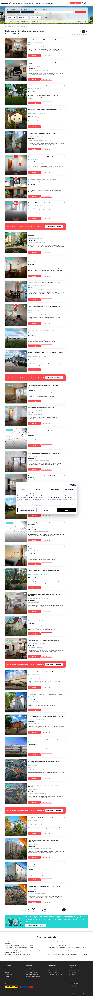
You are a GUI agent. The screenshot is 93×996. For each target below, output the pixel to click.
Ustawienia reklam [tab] (54, 489)
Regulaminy (50, 968)
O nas (6, 968)
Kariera (6, 970)
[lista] (83, 31)
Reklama (7, 972)
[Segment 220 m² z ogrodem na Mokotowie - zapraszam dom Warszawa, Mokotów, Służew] (16, 187)
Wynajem (20, 3)
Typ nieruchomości (25, 9)
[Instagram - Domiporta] (72, 986)
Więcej (34, 55)
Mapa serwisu (8, 974)
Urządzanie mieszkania (74, 968)
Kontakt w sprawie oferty (32, 972)
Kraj (36, 9)
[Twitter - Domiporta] (75, 986)
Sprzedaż (15, 3)
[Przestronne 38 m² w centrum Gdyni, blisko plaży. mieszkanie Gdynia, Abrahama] (16, 416)
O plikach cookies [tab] (69, 489)
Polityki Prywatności (83, 993)
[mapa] (86, 31)
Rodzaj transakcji (11, 9)
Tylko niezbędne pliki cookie (27, 510)
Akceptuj (66, 510)
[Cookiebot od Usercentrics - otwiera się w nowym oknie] (70, 485)
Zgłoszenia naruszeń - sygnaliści (55, 974)
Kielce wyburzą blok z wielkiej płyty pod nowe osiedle (18, 954)
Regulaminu (75, 993)
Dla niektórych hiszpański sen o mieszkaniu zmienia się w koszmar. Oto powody (66, 948)
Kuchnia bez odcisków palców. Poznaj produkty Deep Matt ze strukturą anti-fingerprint (24, 942)
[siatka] (80, 31)
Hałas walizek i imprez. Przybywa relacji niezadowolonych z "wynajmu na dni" (67, 954)
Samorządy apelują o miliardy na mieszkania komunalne (62, 945)
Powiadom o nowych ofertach (55, 226)
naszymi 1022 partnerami (27, 495)
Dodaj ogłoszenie (75, 3)
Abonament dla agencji (32, 974)
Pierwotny (25, 3)
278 (44, 910)
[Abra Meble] (26, 987)
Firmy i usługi (37, 3)
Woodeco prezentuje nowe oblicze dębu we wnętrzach (62, 942)
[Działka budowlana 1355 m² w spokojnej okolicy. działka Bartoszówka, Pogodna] (16, 338)
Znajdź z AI (80, 21)
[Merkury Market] (11, 987)
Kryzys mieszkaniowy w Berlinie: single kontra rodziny (19, 947)
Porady (42, 3)
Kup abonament (49, 3)
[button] (1, 13)
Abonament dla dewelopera (33, 976)
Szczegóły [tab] (38, 489)
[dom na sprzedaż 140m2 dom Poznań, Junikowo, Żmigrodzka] (16, 626)
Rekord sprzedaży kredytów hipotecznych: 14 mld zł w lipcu (63, 951)
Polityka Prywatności (53, 970)
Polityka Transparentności (54, 972)
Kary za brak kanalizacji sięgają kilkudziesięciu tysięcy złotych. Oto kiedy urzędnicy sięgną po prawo (23, 951)
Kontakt (7, 976)
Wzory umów (72, 974)
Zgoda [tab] (23, 489)
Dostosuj (46, 510)
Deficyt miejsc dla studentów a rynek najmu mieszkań (19, 945)
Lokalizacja (44, 9)
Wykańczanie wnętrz (74, 970)
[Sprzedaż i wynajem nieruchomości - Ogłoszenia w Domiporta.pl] (6, 3)
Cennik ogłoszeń (30, 970)
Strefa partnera (72, 972)
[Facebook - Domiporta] (69, 986)
